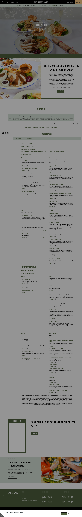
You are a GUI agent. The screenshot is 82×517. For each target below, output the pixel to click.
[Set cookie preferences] (2, 514)
